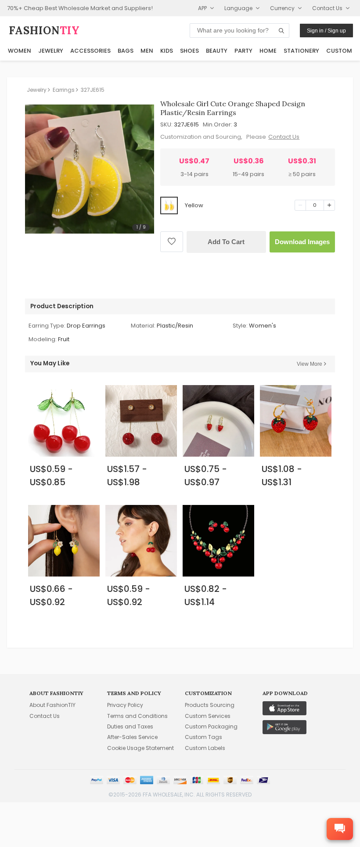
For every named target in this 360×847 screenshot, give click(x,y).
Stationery (301, 51)
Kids (166, 51)
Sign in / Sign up (326, 31)
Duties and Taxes (130, 726)
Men (146, 51)
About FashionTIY (52, 705)
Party (243, 51)
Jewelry (50, 51)
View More (309, 364)
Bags (125, 51)
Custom (339, 51)
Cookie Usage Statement (140, 748)
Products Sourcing (209, 705)
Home (268, 51)
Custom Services (207, 716)
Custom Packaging (211, 726)
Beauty (216, 51)
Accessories (90, 51)
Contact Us (283, 137)
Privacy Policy (125, 705)
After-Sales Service (132, 737)
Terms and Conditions (137, 716)
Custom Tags (203, 737)
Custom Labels (205, 748)
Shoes (189, 51)
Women (19, 51)
